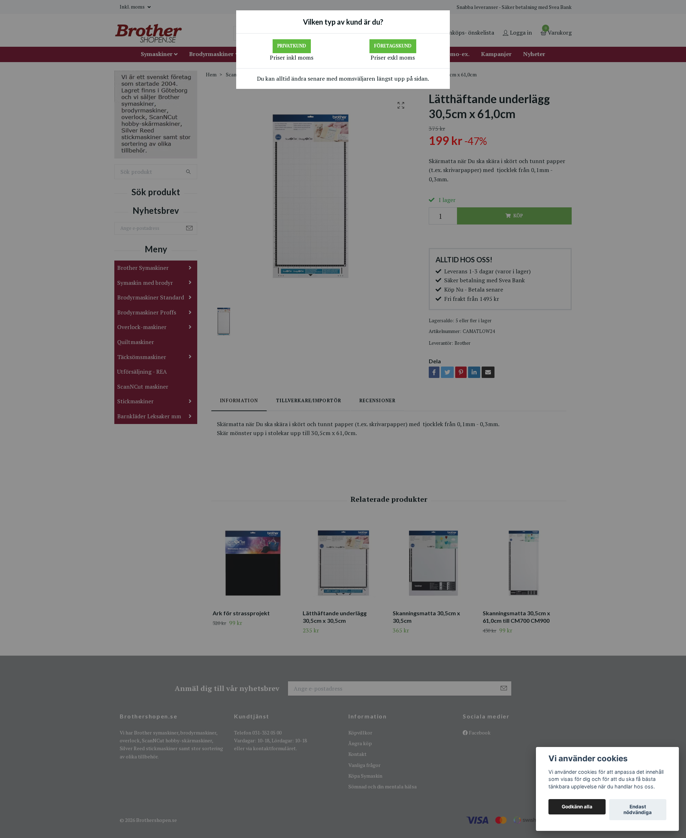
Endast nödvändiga (637, 810)
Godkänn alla (577, 807)
